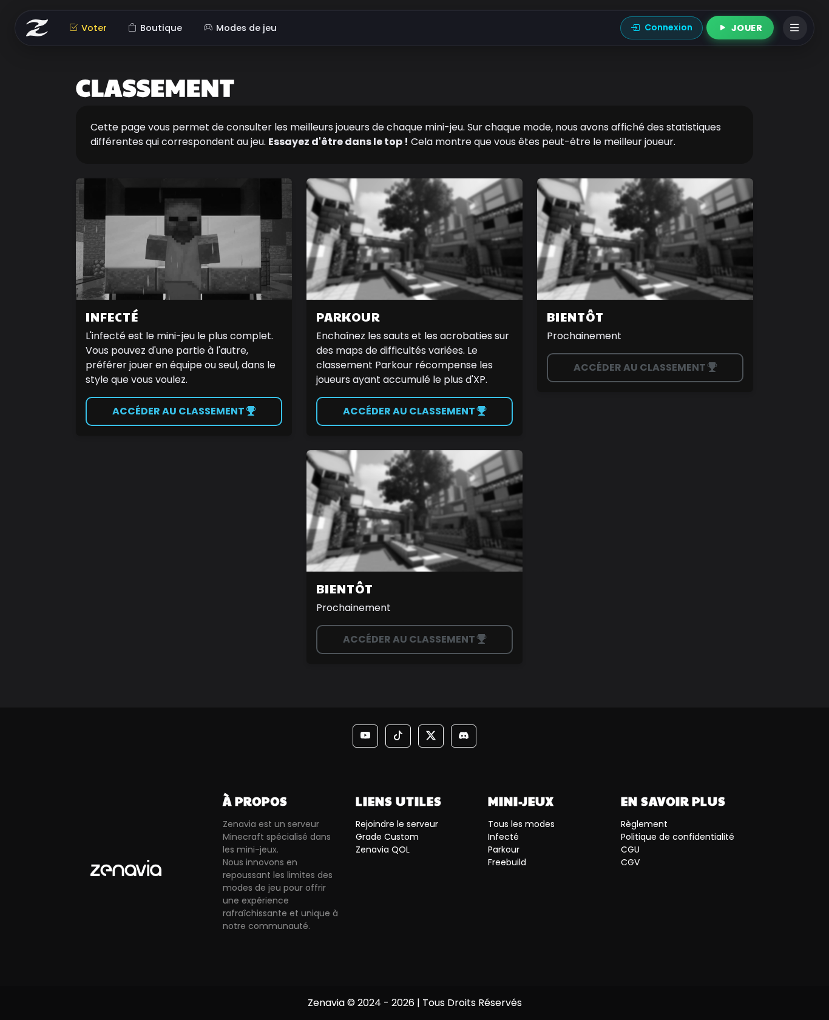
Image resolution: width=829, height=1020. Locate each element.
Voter (94, 28)
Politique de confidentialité (677, 837)
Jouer (746, 28)
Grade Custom (387, 837)
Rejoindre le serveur (397, 824)
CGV (630, 862)
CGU (630, 849)
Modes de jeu (246, 28)
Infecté (503, 837)
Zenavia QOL (383, 849)
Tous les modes (521, 824)
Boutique (161, 28)
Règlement (644, 824)
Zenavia (326, 1003)
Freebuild (507, 862)
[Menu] (795, 28)
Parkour (503, 849)
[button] (365, 736)
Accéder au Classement (179, 411)
